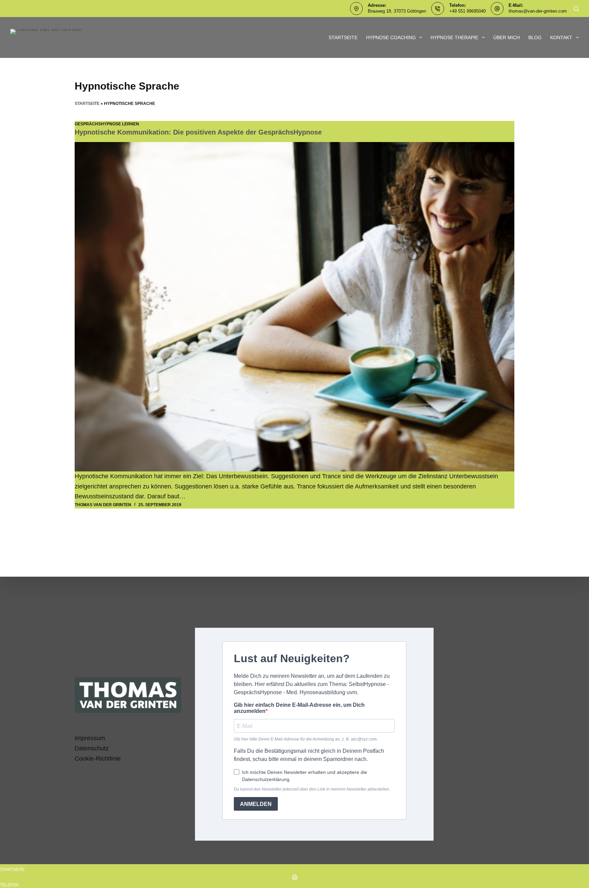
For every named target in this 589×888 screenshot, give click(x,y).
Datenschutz (92, 748)
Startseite (343, 37)
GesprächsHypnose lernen (107, 124)
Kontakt (561, 37)
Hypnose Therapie (454, 37)
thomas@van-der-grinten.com (538, 11)
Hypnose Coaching (391, 37)
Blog (535, 37)
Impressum (90, 738)
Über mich (506, 37)
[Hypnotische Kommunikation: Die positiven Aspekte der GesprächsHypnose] (294, 307)
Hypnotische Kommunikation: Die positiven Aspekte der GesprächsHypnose (198, 132)
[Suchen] (576, 8)
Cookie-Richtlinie (98, 758)
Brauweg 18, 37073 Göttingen (397, 11)
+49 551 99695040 (467, 11)
